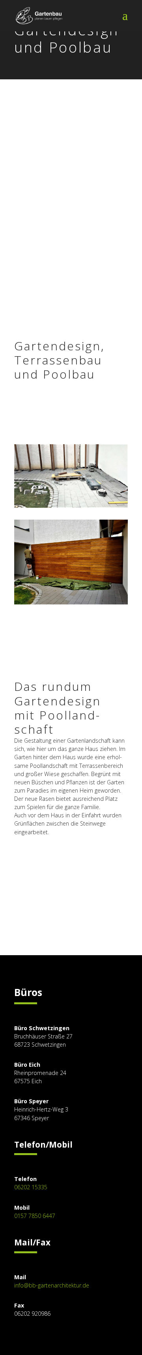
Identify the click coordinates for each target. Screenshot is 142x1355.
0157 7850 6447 (34, 1216)
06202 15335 (30, 1187)
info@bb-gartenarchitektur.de (51, 1285)
